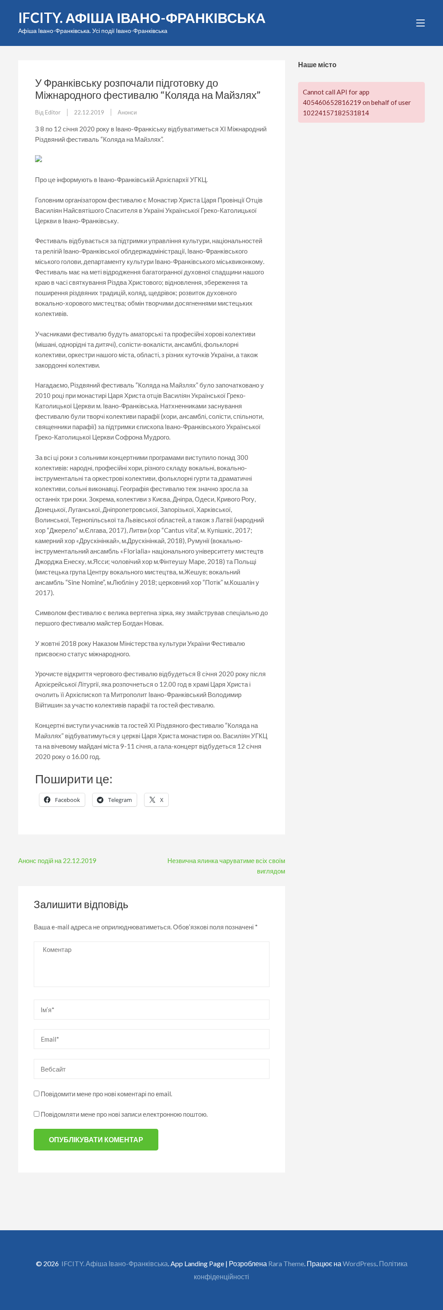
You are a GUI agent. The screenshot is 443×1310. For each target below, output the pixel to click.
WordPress (359, 1263)
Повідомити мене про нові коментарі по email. (106, 1094)
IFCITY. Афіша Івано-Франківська (142, 17)
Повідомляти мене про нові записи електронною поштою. (124, 1114)
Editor (53, 112)
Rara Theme (286, 1263)
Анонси (127, 112)
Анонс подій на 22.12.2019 (57, 860)
